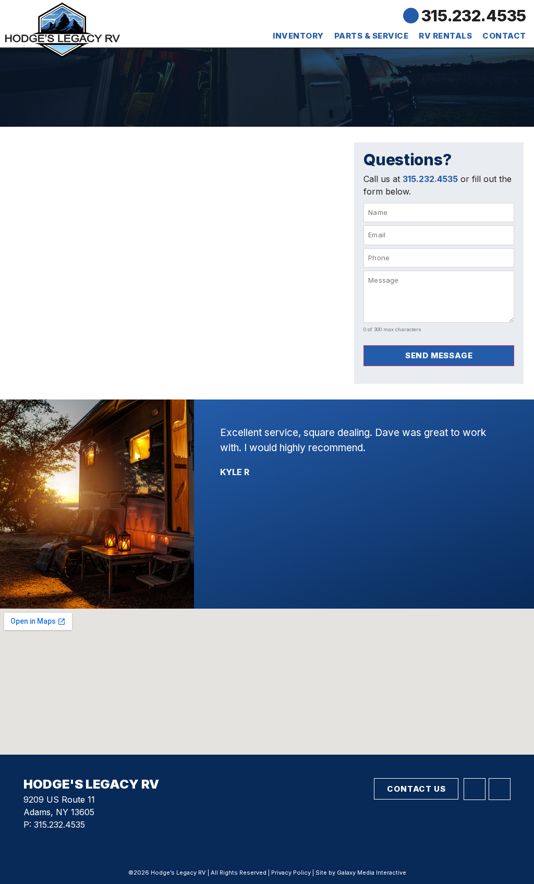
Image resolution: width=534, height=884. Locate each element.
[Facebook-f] (475, 789)
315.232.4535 (473, 15)
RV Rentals (445, 36)
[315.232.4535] (411, 15)
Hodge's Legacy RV (91, 784)
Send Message (439, 355)
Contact (504, 36)
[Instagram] (500, 789)
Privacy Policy (291, 872)
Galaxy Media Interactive (371, 872)
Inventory (298, 36)
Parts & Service (371, 36)
